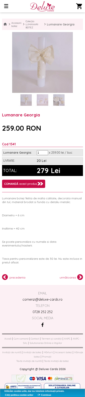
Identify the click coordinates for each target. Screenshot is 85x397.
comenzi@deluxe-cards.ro (42, 299)
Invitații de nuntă (11, 352)
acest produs (20, 184)
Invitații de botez (32, 352)
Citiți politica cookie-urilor (19, 395)
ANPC (67, 338)
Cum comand (21, 338)
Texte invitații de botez (56, 360)
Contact (35, 338)
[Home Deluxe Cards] (42, 6)
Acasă (7, 338)
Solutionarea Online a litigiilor (46, 342)
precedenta (17, 277)
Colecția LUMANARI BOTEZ (32, 24)
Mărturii (48, 352)
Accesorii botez (16, 24)
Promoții (46, 356)
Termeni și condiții (51, 338)
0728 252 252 (43, 312)
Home (5, 24)
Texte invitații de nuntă (29, 360)
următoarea (68, 277)
